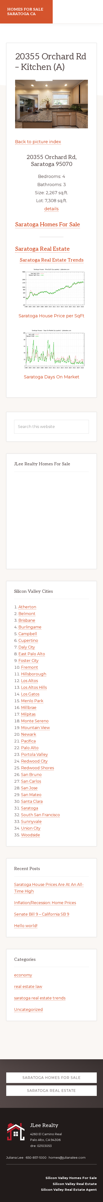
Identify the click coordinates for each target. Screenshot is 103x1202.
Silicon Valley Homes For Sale (71, 1178)
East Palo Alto (31, 654)
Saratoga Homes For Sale (47, 224)
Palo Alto (30, 748)
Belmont (26, 613)
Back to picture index (38, 141)
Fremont (29, 667)
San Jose (29, 788)
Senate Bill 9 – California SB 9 (41, 914)
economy (23, 975)
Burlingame (29, 627)
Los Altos (29, 680)
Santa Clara (32, 801)
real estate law (28, 986)
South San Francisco (40, 815)
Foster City (28, 660)
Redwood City (34, 761)
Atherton (27, 607)
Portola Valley (34, 754)
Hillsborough (33, 674)
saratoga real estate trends (39, 998)
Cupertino (28, 640)
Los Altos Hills (34, 687)
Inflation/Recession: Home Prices (45, 902)
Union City (30, 828)
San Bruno (31, 774)
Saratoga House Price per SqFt (51, 316)
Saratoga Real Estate (42, 248)
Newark (28, 734)
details (51, 208)
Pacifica (28, 741)
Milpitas (28, 714)
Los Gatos (30, 694)
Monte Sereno (35, 721)
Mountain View (35, 727)
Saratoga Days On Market (51, 377)
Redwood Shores (37, 768)
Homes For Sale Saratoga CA (25, 11)
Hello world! (25, 925)
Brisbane (26, 620)
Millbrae (28, 707)
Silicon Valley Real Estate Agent (69, 1189)
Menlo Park (32, 701)
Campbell (27, 634)
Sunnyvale (31, 821)
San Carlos (31, 781)
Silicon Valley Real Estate (75, 1184)
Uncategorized (28, 1009)
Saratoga (29, 808)
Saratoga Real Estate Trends (52, 260)
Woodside (30, 835)
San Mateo (31, 794)
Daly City (26, 647)
